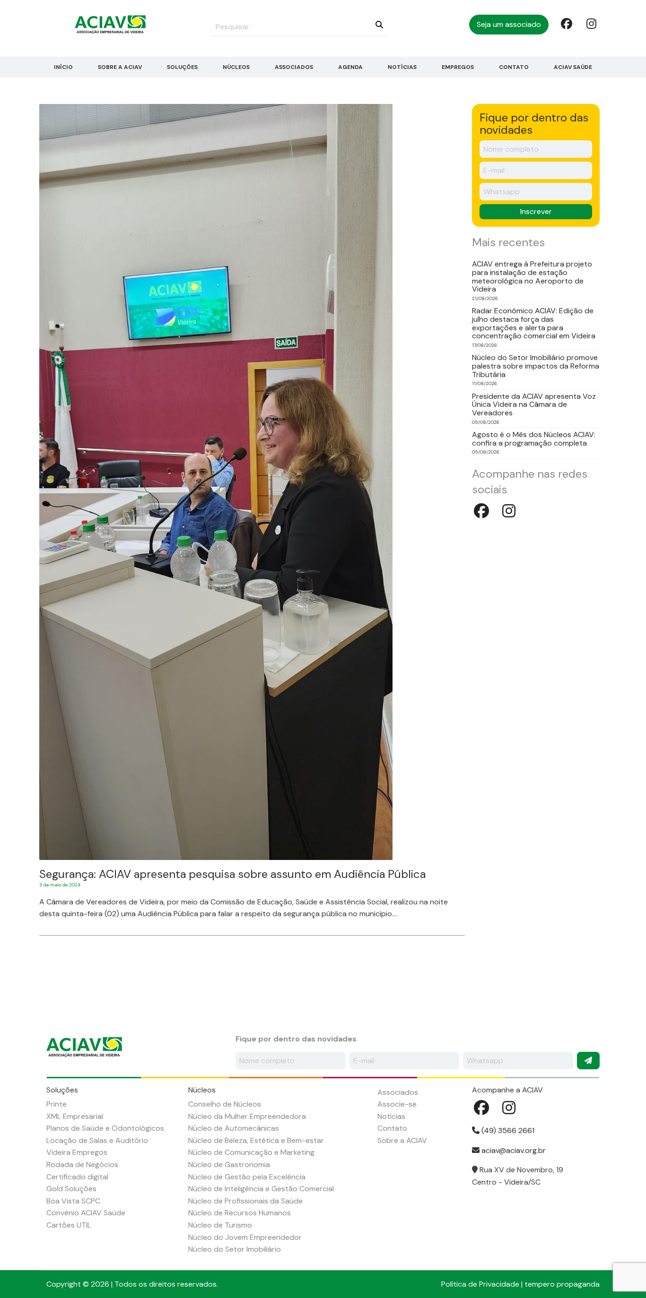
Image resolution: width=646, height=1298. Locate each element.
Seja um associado (509, 24)
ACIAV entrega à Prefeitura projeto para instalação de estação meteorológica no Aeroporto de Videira (532, 276)
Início (63, 67)
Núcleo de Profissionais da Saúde (245, 1201)
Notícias (402, 67)
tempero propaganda (562, 1284)
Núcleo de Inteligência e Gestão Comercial (261, 1189)
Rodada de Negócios (82, 1164)
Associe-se (397, 1104)
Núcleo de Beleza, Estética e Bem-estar (256, 1140)
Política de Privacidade (480, 1284)
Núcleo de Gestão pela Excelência (247, 1177)
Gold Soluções (71, 1189)
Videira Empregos (76, 1152)
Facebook (565, 23)
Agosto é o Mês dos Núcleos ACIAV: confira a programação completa (533, 438)
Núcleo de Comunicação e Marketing (251, 1152)
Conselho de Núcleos (224, 1104)
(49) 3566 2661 (507, 1130)
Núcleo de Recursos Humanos (239, 1213)
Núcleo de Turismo (220, 1225)
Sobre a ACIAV (120, 67)
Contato (514, 67)
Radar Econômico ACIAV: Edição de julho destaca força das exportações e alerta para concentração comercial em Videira (533, 323)
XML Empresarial (74, 1116)
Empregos (458, 67)
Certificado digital (77, 1177)
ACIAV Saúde (573, 67)
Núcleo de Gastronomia (229, 1164)
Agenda (350, 67)
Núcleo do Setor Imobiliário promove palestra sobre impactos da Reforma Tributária (535, 365)
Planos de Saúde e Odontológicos (105, 1128)
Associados (294, 67)
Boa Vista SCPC (73, 1201)
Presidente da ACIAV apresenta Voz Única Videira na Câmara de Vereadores (534, 404)
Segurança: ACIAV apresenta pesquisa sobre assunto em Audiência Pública (232, 874)
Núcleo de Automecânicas (233, 1128)
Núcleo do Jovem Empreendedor (245, 1237)
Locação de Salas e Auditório (97, 1140)
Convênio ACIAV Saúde (85, 1213)
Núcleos (236, 67)
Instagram (591, 23)
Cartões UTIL (68, 1225)
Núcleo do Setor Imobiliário (234, 1249)
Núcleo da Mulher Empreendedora (247, 1116)
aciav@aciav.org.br (513, 1150)
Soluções (182, 67)
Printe (56, 1104)
